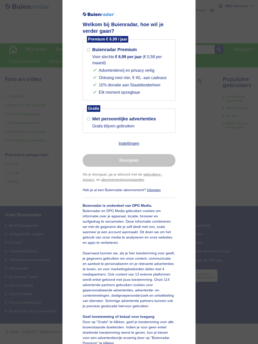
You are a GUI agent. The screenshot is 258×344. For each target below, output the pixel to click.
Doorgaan (129, 160)
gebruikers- (152, 174)
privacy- (89, 180)
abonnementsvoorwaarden (122, 180)
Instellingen (129, 143)
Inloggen (154, 190)
